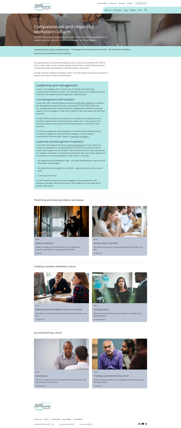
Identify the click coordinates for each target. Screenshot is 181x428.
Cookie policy (55, 419)
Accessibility (67, 419)
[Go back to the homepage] (42, 10)
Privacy (46, 419)
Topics (40, 19)
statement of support (79, 136)
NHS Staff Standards (85, 103)
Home (35, 19)
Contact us (37, 419)
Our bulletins (77, 419)
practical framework (75, 145)
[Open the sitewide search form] (146, 10)
